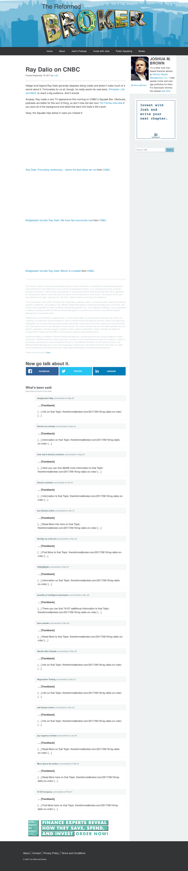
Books (142, 51)
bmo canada (43, 623)
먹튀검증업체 (43, 566)
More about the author (47, 763)
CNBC (106, 169)
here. (48, 352)
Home (50, 51)
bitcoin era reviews (46, 426)
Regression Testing (46, 679)
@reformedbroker (139, 85)
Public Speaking (124, 51)
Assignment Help (45, 398)
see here (166, 90)
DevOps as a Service (47, 538)
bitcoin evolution (45, 482)
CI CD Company (44, 791)
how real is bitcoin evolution (50, 454)
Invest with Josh (101, 51)
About (62, 51)
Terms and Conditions (73, 853)
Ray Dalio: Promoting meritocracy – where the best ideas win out (61, 169)
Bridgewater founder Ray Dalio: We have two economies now (59, 220)
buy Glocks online (45, 510)
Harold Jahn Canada (46, 651)
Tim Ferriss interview (111, 103)
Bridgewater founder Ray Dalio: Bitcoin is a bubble (53, 270)
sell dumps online (45, 707)
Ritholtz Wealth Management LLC (159, 76)
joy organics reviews (47, 735)
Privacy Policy (51, 853)
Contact (36, 853)
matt (56, 75)
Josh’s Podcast (79, 51)
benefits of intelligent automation (53, 595)
